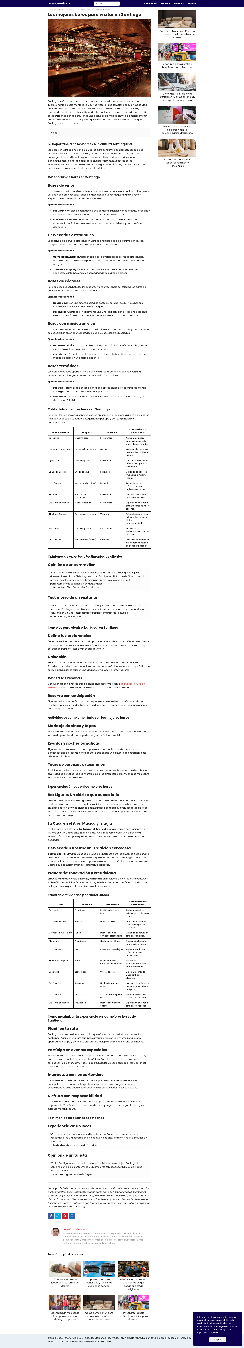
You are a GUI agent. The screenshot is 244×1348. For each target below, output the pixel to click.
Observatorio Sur (59, 3)
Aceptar (218, 1339)
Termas (192, 3)
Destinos (179, 3)
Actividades (150, 3)
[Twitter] (58, 1216)
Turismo (165, 3)
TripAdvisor (127, 683)
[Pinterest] (65, 1216)
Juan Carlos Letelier (74, 1229)
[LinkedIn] (72, 1216)
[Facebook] (51, 1216)
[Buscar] (117, 4)
